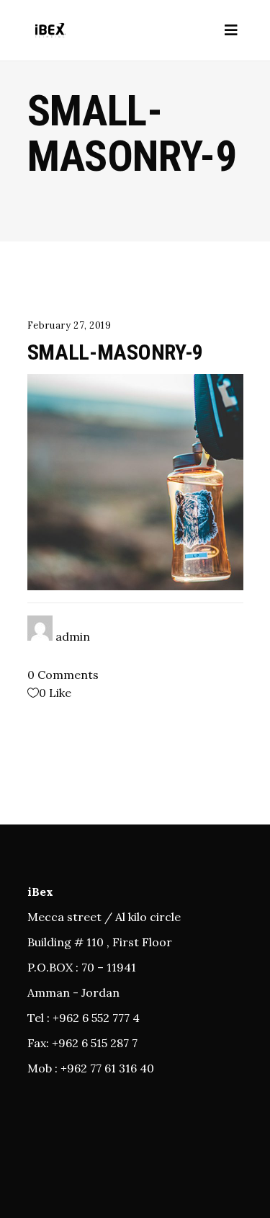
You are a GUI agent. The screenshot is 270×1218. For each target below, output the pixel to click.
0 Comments (63, 674)
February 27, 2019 (69, 325)
